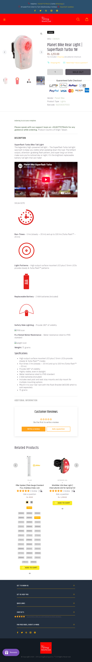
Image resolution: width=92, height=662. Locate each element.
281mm (29, 544)
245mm (37, 517)
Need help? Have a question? (77, 63)
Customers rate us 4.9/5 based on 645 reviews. (44, 617)
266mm (37, 531)
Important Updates (67, 7)
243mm (21, 517)
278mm (37, 540)
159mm (21, 513)
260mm (37, 526)
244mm (29, 517)
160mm (29, 513)
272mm (37, 535)
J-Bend (29, 508)
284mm (29, 548)
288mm (29, 553)
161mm (37, 513)
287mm (21, 553)
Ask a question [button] (58, 429)
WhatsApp (60, 4)
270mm (29, 535)
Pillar (30, 480)
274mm (21, 540)
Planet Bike (59, 98)
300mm (33, 562)
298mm (25, 562)
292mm (21, 557)
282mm (37, 544)
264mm (29, 531)
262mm (21, 531)
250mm (21, 522)
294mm (29, 557)
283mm (21, 548)
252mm (29, 522)
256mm (21, 526)
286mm (37, 548)
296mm (37, 557)
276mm (29, 540)
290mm (37, 553)
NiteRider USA (62, 480)
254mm (37, 522)
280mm (21, 544)
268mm (21, 535)
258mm (29, 526)
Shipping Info (55, 63)
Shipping (60, 57)
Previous (4, 52)
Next (41, 52)
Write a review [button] (33, 429)
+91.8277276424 (43, 4)
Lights (63, 101)
